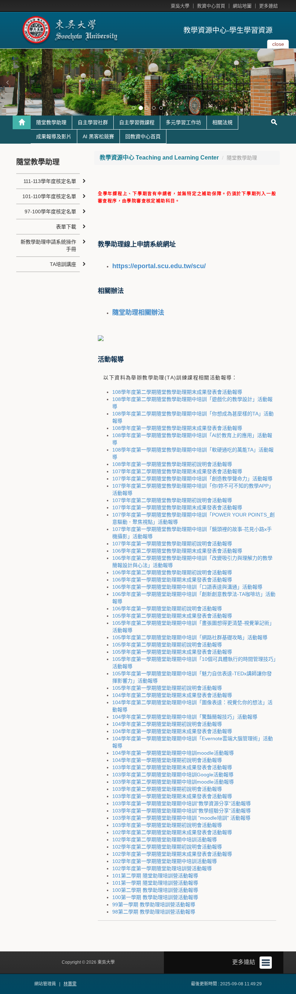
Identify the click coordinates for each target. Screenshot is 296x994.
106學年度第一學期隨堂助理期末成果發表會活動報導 (172, 580)
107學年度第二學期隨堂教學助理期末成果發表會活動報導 (177, 471)
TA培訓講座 (63, 264)
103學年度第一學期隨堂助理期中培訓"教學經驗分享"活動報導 (181, 811)
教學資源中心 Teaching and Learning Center (159, 157)
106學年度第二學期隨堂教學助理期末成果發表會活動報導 (177, 551)
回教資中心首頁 (143, 136)
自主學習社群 (93, 122)
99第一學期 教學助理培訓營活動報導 (153, 904)
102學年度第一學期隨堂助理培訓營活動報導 (162, 868)
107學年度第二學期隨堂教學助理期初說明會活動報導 (172, 500)
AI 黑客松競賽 (98, 136)
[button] (7, 82)
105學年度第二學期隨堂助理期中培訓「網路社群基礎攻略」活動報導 (189, 637)
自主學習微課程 (136, 122)
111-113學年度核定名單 (49, 181)
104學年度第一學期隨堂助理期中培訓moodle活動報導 (173, 753)
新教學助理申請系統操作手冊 (48, 245)
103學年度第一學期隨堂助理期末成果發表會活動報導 (172, 796)
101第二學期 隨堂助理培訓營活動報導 (155, 876)
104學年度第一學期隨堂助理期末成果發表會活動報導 (172, 731)
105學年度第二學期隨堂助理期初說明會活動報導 (167, 645)
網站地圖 (242, 6)
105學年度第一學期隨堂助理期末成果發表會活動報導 (172, 652)
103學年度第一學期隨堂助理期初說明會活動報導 (167, 825)
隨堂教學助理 (51, 122)
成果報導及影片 (53, 136)
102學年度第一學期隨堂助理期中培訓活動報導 (164, 861)
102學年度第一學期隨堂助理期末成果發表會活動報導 (172, 854)
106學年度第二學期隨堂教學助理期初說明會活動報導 (172, 572)
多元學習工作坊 (183, 122)
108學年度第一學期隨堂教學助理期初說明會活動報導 (172, 464)
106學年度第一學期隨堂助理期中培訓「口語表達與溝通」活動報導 (187, 587)
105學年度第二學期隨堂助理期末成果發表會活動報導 (172, 616)
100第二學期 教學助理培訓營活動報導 (155, 890)
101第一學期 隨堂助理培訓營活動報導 (155, 883)
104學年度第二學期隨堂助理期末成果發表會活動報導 (172, 695)
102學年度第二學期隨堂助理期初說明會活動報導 (167, 847)
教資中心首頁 (211, 6)
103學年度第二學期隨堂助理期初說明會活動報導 (167, 789)
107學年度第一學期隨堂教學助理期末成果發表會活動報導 (177, 507)
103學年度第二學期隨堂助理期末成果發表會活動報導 (172, 767)
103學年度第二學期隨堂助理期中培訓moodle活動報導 (173, 782)
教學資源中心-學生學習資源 (228, 30)
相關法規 (222, 122)
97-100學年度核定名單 (50, 211)
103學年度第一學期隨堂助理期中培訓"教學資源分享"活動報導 (181, 803)
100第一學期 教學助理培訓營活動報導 (155, 897)
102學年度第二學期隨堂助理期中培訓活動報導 (164, 839)
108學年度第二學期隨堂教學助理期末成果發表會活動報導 (177, 392)
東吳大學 (180, 6)
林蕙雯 (70, 983)
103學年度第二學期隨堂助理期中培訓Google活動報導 (173, 774)
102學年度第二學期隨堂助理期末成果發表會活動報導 (172, 832)
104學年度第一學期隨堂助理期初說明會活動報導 (167, 760)
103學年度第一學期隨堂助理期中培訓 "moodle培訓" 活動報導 (181, 818)
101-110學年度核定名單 (49, 196)
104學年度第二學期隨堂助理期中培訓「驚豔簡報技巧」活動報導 (184, 717)
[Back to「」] (22, 122)
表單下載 (66, 227)
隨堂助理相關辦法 (138, 312)
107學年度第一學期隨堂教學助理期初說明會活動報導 (172, 543)
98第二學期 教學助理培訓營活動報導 (153, 912)
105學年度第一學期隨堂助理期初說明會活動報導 (167, 688)
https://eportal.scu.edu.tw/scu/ (159, 266)
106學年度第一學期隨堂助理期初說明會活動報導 (167, 608)
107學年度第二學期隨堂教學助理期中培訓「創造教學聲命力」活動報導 (192, 478)
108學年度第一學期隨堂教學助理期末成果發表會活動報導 (177, 428)
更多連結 (268, 6)
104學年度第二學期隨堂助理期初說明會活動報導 (167, 724)
